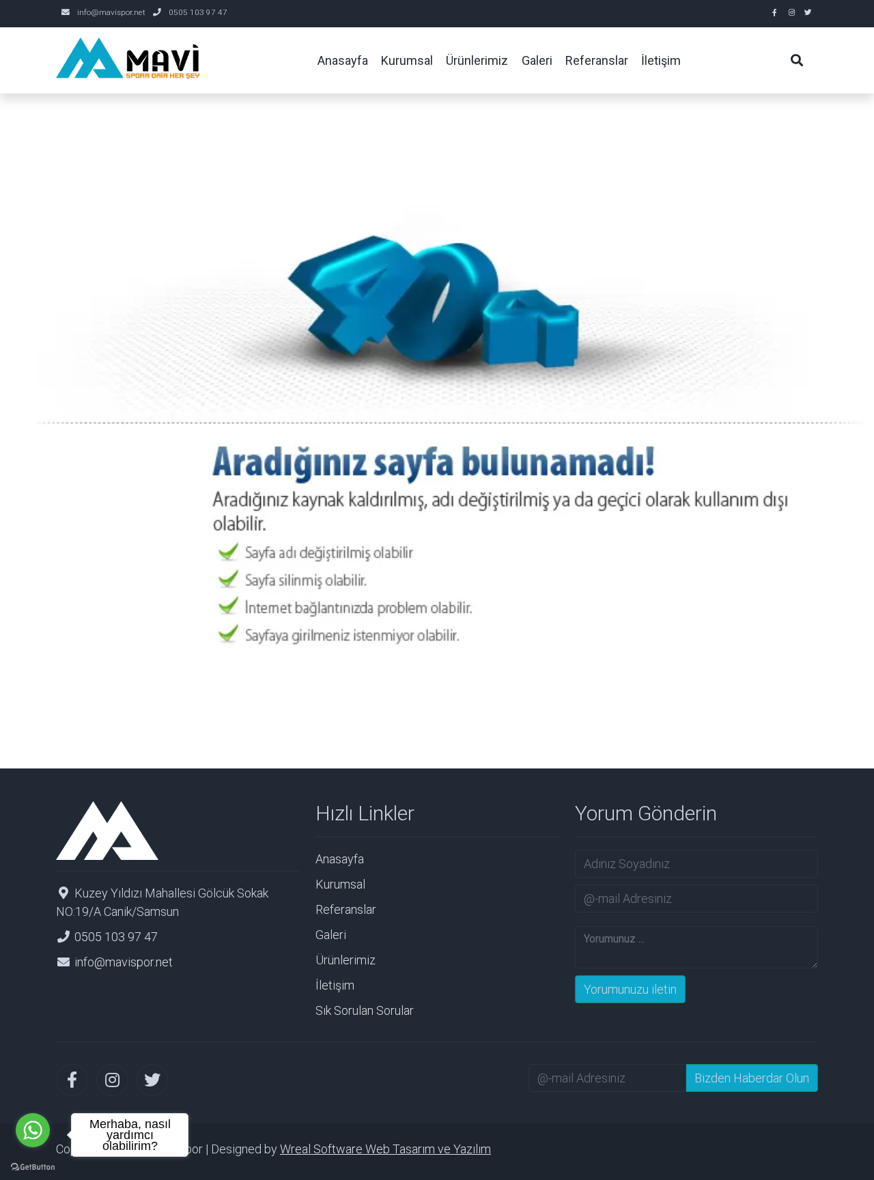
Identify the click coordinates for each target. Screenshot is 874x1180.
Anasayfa (339, 859)
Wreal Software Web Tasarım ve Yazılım (385, 1149)
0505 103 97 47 (198, 12)
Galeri (330, 934)
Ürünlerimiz (345, 960)
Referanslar (345, 909)
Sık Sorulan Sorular (364, 1010)
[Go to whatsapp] (33, 1130)
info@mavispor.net (111, 12)
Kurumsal (340, 884)
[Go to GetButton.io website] (33, 1166)
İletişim (334, 985)
